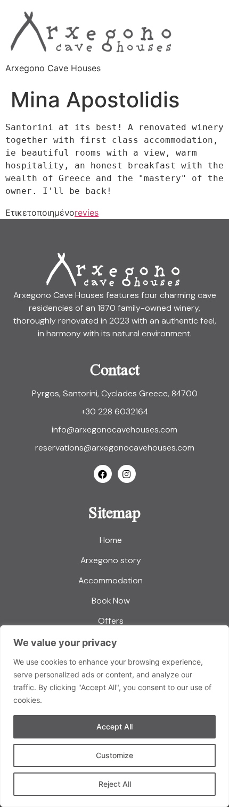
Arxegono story (110, 560)
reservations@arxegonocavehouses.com (114, 447)
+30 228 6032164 (114, 411)
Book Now (111, 600)
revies (87, 212)
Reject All (115, 783)
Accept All (114, 726)
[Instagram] (127, 474)
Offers (111, 620)
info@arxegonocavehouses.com (114, 429)
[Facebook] (103, 474)
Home (111, 540)
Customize (114, 755)
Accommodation (110, 580)
